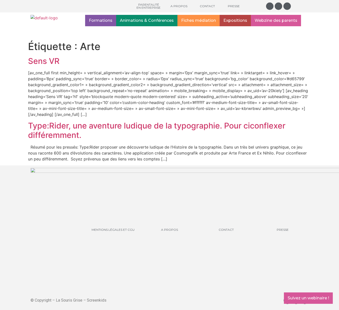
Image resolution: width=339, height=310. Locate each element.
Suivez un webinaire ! (308, 298)
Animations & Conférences (147, 20)
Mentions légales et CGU (113, 230)
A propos (178, 6)
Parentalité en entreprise (148, 6)
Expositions (235, 20)
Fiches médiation (198, 20)
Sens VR (44, 61)
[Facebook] (278, 6)
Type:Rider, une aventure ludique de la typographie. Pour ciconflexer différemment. (156, 130)
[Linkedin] (287, 6)
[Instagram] (269, 6)
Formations (100, 20)
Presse (234, 6)
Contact (207, 6)
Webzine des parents (276, 20)
